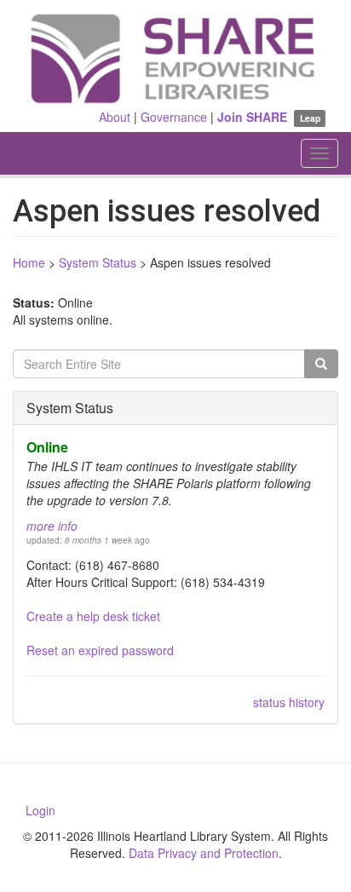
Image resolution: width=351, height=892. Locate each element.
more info (52, 525)
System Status (97, 262)
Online (47, 447)
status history (289, 702)
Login (40, 810)
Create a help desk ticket (93, 615)
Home (29, 262)
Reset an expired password (100, 650)
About (114, 116)
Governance (174, 116)
